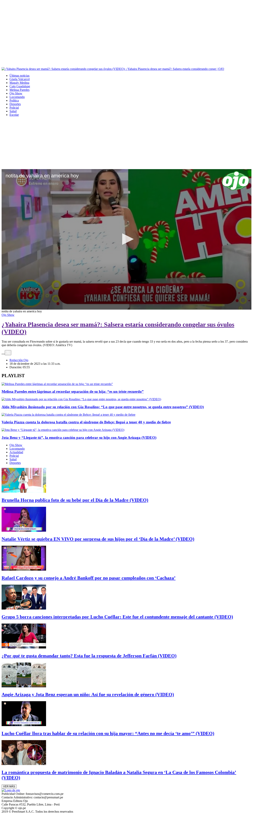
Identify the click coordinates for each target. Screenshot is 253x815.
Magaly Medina (19, 82)
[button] (126, 239)
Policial (14, 107)
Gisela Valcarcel (19, 79)
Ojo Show (15, 93)
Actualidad (16, 452)
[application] (126, 239)
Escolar (14, 114)
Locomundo (17, 97)
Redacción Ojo (18, 360)
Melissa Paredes (19, 89)
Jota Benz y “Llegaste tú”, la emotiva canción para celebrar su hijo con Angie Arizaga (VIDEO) (79, 437)
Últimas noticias (19, 75)
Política (14, 100)
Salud (13, 111)
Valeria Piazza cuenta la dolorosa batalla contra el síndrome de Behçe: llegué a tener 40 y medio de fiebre (86, 422)
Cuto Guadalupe (19, 86)
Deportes (15, 104)
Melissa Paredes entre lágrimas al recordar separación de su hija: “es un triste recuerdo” (73, 391)
